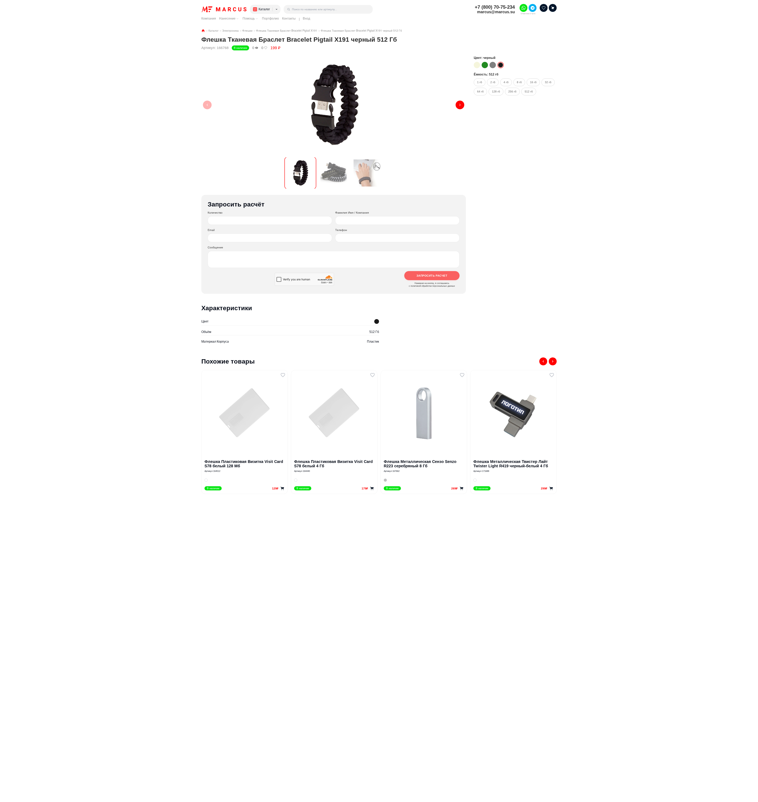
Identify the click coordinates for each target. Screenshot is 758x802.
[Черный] (500, 65)
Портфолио (270, 18)
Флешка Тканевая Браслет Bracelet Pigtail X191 (286, 30)
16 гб (533, 82)
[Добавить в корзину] (282, 488)
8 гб (519, 82)
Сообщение (215, 247)
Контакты (289, 18)
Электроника (230, 30)
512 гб (529, 91)
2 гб (492, 82)
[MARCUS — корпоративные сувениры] (224, 9)
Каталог (213, 30)
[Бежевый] (477, 65)
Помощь (249, 18)
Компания (208, 18)
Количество (215, 212)
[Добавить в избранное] (282, 375)
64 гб (480, 91)
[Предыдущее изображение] (207, 105)
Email (211, 230)
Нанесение (227, 18)
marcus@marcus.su (496, 12)
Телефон (341, 230)
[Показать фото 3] (367, 172)
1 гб (479, 82)
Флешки (247, 30)
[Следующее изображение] (460, 105)
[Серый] (493, 65)
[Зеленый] (485, 65)
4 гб (506, 82)
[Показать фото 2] (333, 172)
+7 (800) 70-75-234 (495, 7)
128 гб (496, 91)
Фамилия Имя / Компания (352, 212)
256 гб (512, 91)
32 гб (548, 82)
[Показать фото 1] (300, 172)
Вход (306, 18)
